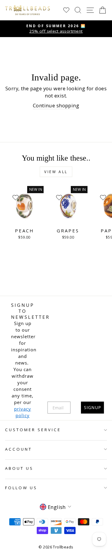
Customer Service (33, 429)
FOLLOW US (21, 487)
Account (18, 449)
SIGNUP (92, 407)
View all (56, 171)
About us (19, 468)
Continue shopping (56, 105)
